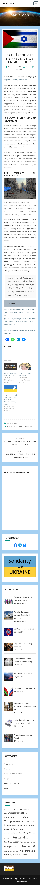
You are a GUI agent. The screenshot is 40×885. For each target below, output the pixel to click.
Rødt (26, 838)
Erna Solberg (16, 822)
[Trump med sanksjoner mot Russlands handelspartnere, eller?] (10, 388)
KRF (8, 829)
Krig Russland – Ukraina (13, 774)
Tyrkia (13, 847)
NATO (21, 833)
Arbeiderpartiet (16, 812)
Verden (7, 789)
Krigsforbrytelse (18, 829)
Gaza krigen (12, 423)
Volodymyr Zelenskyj (12, 855)
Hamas (10, 426)
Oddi (28, 67)
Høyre (6, 825)
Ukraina (25, 846)
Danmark (18, 817)
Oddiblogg (8, 3)
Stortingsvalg (31, 842)
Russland (18, 837)
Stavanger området (11, 784)
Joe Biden (20, 825)
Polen (5, 838)
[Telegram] (20, 545)
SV (5, 847)
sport (17, 842)
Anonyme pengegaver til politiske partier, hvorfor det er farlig (20, 441)
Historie (7, 769)
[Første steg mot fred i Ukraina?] (10, 366)
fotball (29, 822)
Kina (5, 829)
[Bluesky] (24, 545)
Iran (10, 825)
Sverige (8, 847)
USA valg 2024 (16, 851)
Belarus (26, 813)
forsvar (24, 822)
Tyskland (18, 847)
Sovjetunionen (9, 842)
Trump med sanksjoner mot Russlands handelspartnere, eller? (10, 399)
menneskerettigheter (11, 833)
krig (20, 426)
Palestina (32, 833)
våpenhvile (27, 426)
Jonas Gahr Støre (29, 825)
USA (33, 846)
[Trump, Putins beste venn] (25, 366)
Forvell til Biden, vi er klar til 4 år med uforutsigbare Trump (20, 454)
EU (22, 822)
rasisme (9, 838)
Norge (6, 779)
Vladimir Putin (27, 850)
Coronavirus (9, 817)
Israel (16, 426)
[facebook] (16, 545)
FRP (32, 822)
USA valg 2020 (8, 851)
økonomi (24, 854)
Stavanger (23, 842)
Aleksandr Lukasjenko (19, 809)
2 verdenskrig (7, 809)
